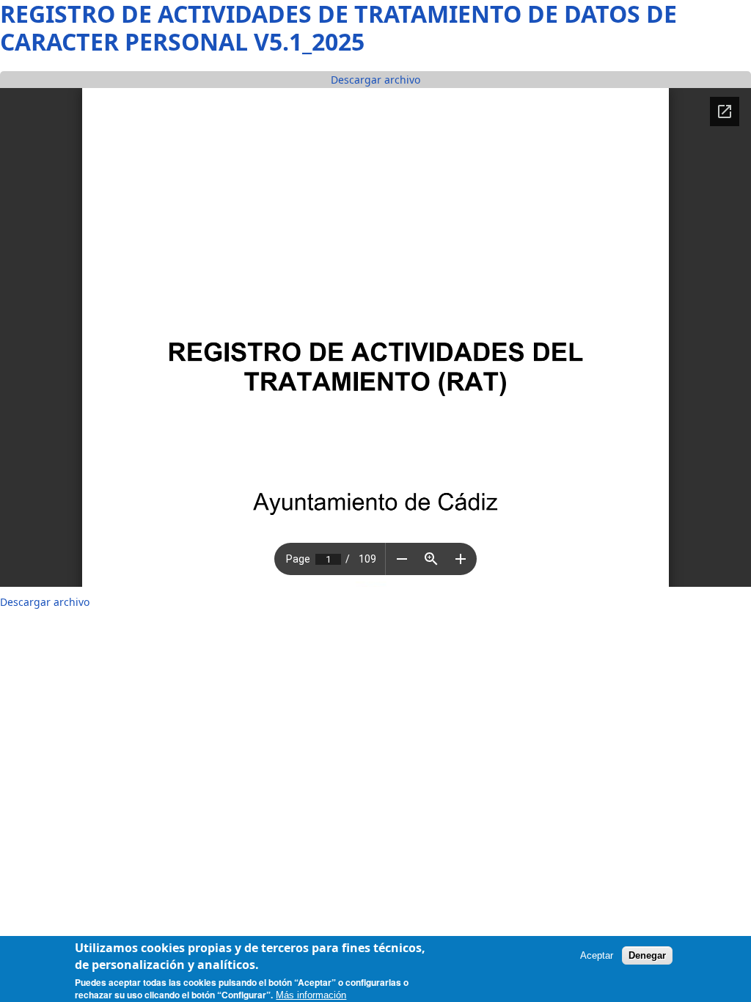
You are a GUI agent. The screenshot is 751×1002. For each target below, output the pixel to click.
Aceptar (596, 955)
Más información (311, 995)
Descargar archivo (375, 80)
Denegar (647, 955)
